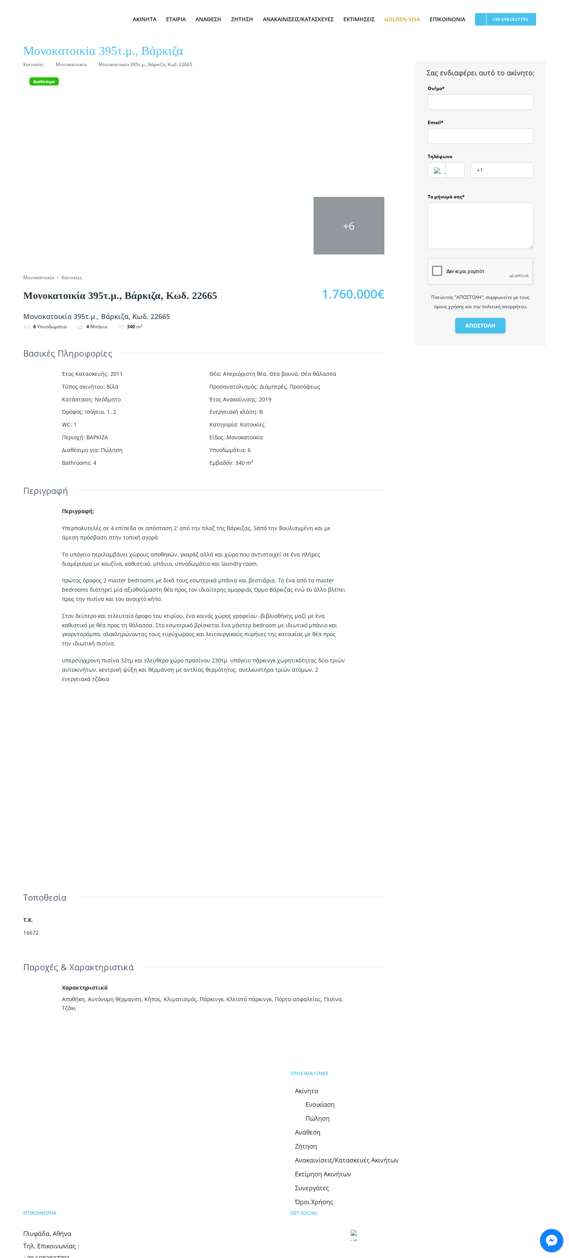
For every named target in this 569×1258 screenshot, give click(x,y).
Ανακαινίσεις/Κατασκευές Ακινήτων (347, 1160)
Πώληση (112, 450)
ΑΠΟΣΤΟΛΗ (480, 325)
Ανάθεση (307, 1132)
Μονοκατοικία (71, 64)
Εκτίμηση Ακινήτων (323, 1174)
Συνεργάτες (312, 1188)
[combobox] (446, 170)
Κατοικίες (33, 64)
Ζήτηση (306, 1146)
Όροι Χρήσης (314, 1202)
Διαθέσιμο (44, 81)
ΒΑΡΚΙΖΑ (97, 437)
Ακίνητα (306, 1091)
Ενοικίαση (320, 1105)
